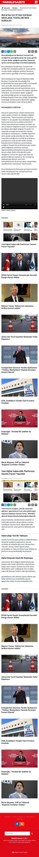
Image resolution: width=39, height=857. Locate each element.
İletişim (21, 817)
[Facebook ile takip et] (17, 824)
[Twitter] (5, 51)
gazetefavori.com (8, 577)
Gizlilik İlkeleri (29, 817)
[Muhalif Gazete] (13, 2)
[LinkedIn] (8, 51)
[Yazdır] (15, 51)
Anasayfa (7, 817)
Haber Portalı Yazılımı (21, 852)
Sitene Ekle (19, 819)
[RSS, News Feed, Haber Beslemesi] (22, 824)
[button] (29, 51)
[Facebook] (2, 51)
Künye (14, 817)
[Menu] (36, 2)
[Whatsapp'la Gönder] (11, 51)
